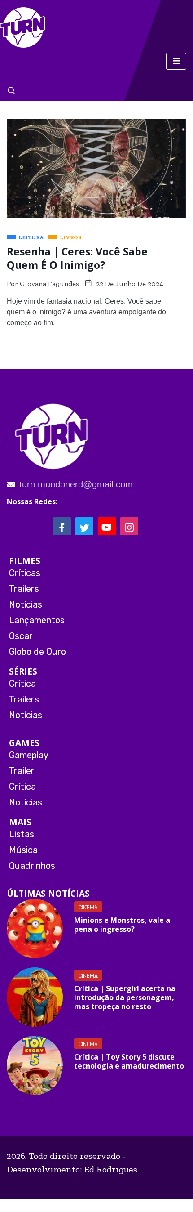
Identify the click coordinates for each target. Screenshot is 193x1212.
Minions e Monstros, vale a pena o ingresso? (122, 924)
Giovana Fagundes (49, 283)
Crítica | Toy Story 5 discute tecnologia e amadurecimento (129, 1061)
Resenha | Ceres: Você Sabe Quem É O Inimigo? (77, 258)
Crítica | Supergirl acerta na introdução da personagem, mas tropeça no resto (124, 997)
